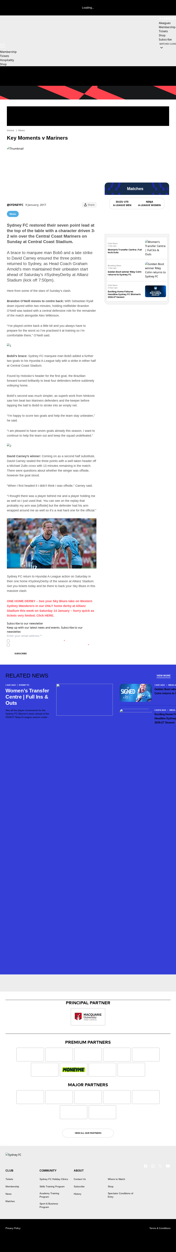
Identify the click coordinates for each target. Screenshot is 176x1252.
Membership (8, 52)
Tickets (4, 56)
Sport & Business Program (49, 1205)
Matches (10, 1201)
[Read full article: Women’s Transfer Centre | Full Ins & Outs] (155, 248)
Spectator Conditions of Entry (120, 1195)
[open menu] (2, 45)
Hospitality (7, 60)
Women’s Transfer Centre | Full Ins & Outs (27, 697)
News (21, 130)
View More (163, 675)
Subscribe (20, 653)
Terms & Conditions (159, 1228)
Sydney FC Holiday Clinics (54, 1179)
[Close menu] (165, 1241)
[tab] (122, 203)
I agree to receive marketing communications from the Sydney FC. (50, 645)
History (77, 1193)
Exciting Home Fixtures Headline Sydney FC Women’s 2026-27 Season (124, 294)
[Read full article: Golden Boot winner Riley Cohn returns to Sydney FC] (155, 270)
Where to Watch (116, 1179)
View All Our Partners (88, 1133)
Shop (3, 64)
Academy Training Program (49, 1195)
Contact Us (80, 1179)
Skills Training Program (52, 1186)
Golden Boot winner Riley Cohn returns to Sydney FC (124, 273)
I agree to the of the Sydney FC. (38, 640)
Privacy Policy (35, 640)
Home (10, 130)
